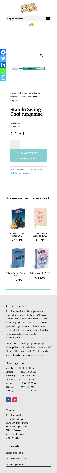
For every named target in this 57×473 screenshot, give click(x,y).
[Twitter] (3, 58)
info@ (12, 434)
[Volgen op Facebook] (8, 399)
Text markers (24, 173)
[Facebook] (3, 52)
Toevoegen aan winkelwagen (28, 155)
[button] (41, 55)
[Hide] (1, 83)
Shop (12, 93)
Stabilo (22, 97)
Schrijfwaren (21, 93)
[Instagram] (3, 77)
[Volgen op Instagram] (14, 399)
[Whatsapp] (3, 71)
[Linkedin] (3, 65)
